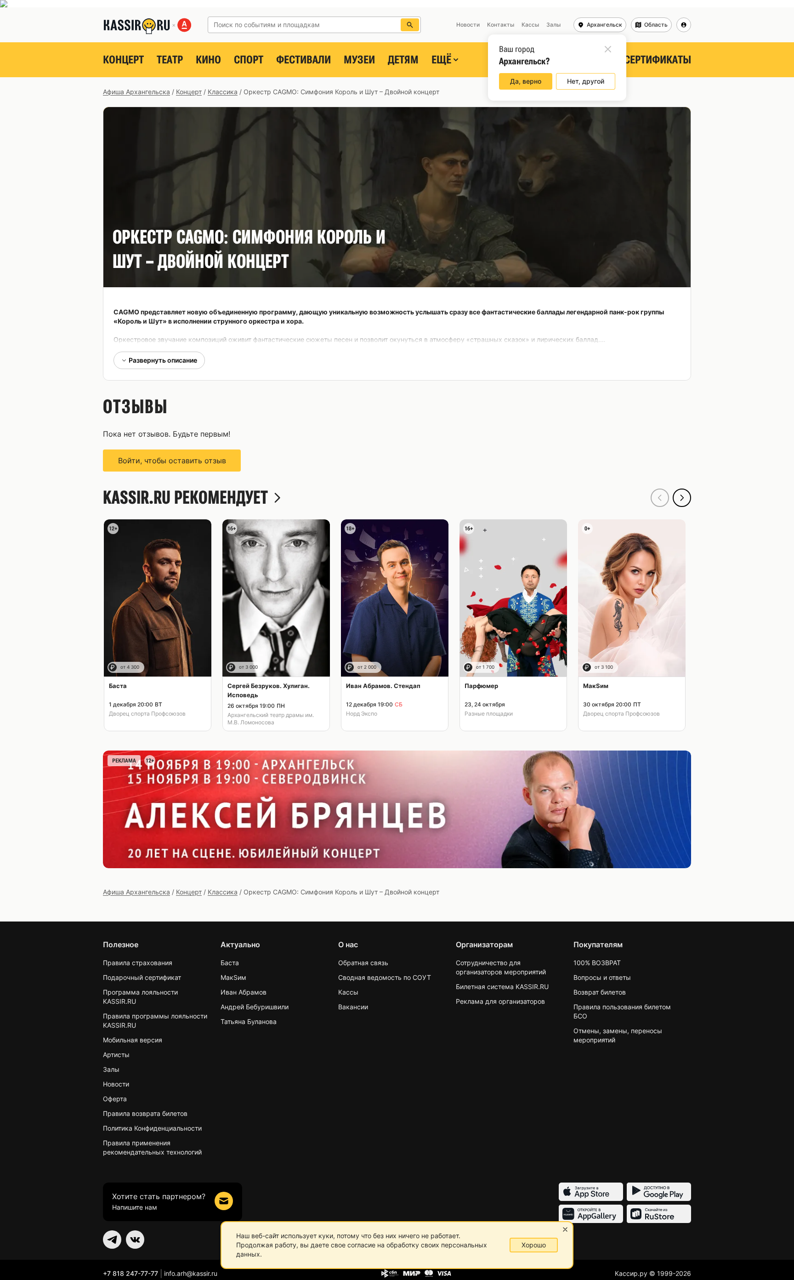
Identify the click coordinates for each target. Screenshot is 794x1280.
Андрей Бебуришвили (255, 1007)
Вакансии (353, 1007)
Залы (111, 1069)
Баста (230, 963)
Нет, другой (585, 81)
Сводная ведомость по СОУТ (384, 977)
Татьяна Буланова (249, 1021)
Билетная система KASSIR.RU (502, 986)
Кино (208, 59)
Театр (170, 59)
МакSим (233, 977)
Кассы (348, 992)
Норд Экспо (361, 713)
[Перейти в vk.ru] (135, 1239)
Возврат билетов (599, 992)
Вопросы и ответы (602, 977)
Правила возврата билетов (145, 1113)
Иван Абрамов (244, 992)
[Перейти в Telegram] (112, 1239)
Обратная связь (363, 963)
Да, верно (525, 81)
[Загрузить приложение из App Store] (591, 1192)
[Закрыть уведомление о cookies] (565, 1229)
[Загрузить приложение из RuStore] (659, 1214)
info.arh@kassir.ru (190, 1273)
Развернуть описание (163, 360)
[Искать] (410, 24)
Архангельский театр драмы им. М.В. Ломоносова (270, 718)
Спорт (248, 59)
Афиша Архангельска (136, 92)
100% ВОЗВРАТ (597, 963)
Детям (403, 59)
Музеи (359, 59)
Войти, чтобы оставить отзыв (172, 460)
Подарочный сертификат (142, 977)
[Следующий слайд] (682, 498)
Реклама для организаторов (500, 1001)
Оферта (115, 1099)
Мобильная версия (132, 1040)
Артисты (116, 1054)
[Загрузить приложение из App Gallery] (591, 1214)
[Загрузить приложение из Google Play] (659, 1192)
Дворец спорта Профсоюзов (147, 713)
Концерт (123, 59)
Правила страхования (137, 963)
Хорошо (534, 1245)
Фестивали (303, 59)
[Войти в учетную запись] (683, 24)
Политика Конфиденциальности (152, 1128)
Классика (223, 92)
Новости (116, 1084)
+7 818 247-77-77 (130, 1273)
